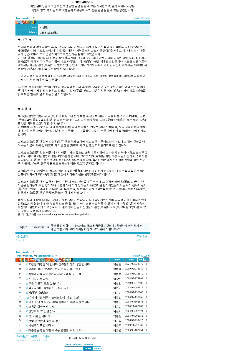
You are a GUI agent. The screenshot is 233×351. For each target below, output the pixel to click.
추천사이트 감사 (38, 278)
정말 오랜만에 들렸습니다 (44, 320)
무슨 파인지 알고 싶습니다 (44, 283)
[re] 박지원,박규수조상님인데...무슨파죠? (54, 297)
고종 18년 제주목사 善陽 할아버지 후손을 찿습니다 (59, 302)
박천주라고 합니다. (40, 325)
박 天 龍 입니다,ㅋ (39, 316)
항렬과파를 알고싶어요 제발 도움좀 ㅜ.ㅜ (53, 273)
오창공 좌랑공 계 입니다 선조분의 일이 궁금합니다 (59, 264)
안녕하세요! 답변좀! (40, 311)
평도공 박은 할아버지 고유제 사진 (48, 288)
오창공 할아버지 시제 (41, 306)
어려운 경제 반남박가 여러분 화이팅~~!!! (53, 268)
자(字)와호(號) (37, 292)
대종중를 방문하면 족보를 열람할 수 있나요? (55, 330)
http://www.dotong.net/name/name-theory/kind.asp (64, 214)
